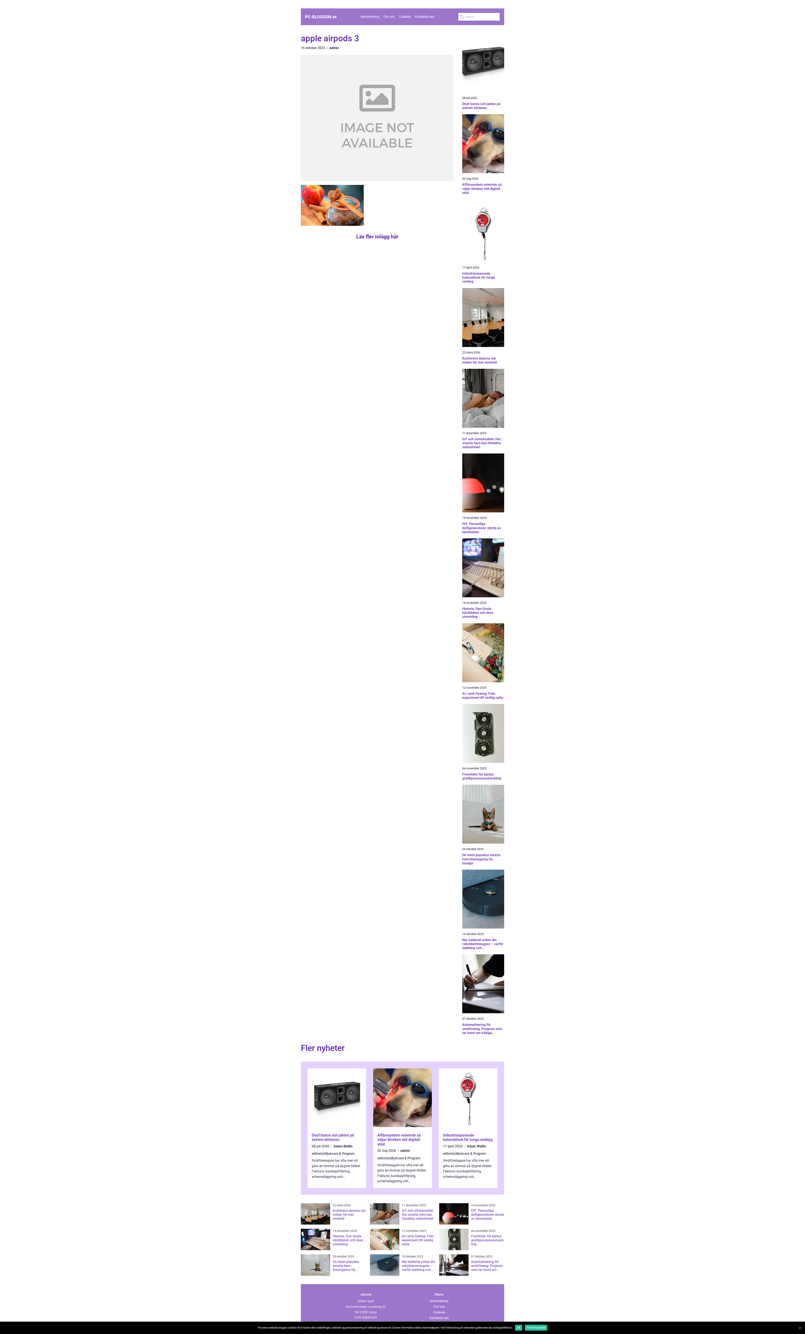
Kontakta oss (424, 17)
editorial (318, 1154)
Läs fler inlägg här (377, 237)
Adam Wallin (343, 1146)
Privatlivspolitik (536, 1327)
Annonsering (370, 17)
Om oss (389, 17)
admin (334, 48)
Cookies (405, 17)
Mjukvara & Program (339, 1154)
